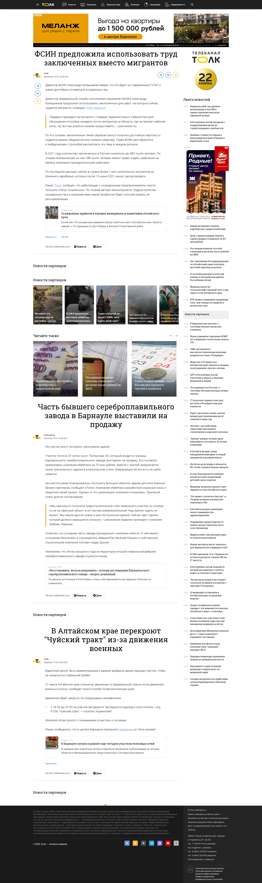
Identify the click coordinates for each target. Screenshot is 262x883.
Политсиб (48, 438)
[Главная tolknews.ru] (48, 5)
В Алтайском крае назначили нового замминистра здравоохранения (206, 512)
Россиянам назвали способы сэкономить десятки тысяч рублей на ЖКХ (103, 383)
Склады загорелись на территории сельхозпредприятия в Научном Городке (209, 681)
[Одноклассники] (175, 74)
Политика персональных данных (209, 868)
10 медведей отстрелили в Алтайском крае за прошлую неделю (206, 595)
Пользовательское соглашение (208, 871)
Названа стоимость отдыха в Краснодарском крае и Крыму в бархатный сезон (207, 137)
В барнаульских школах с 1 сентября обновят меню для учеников (205, 326)
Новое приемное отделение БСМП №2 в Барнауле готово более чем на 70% (209, 339)
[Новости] (79, 246)
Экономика (155, 4)
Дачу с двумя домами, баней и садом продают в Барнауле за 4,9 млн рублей (208, 238)
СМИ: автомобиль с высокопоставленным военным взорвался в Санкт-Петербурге (208, 352)
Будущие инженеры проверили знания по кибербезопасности (207, 658)
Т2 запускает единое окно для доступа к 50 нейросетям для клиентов (206, 403)
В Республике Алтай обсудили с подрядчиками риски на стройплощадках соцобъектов (207, 125)
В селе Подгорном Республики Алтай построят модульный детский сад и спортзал (207, 476)
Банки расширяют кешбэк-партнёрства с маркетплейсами (55, 384)
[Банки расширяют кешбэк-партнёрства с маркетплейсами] (55, 369)
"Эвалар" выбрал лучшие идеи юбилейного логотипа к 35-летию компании (208, 441)
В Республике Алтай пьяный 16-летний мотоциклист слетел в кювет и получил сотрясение (207, 569)
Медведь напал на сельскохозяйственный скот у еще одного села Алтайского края (209, 289)
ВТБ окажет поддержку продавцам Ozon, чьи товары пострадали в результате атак (209, 302)
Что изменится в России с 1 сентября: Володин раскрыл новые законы (209, 390)
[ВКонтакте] (168, 74)
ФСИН (65, 237)
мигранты (51, 237)
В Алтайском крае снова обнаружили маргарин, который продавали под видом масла (208, 454)
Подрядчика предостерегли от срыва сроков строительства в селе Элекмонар (206, 524)
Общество (48, 662)
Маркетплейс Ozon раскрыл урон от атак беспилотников (208, 536)
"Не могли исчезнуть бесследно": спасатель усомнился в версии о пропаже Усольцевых (208, 582)
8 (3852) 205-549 (199, 855)
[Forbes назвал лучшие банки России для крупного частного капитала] (154, 369)
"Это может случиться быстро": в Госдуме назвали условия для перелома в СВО (208, 499)
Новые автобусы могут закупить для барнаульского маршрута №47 (209, 546)
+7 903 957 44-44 (199, 844)
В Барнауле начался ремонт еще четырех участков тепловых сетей (107, 743)
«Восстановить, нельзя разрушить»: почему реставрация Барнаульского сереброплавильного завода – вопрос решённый (99, 572)
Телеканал (91, 4)
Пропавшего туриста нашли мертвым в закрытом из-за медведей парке (205, 669)
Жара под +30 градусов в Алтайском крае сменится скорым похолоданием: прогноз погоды (209, 365)
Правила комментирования (207, 874)
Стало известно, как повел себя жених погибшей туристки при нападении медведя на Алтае (207, 621)
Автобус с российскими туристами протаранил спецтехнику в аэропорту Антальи (209, 428)
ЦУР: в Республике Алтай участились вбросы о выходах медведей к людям (206, 377)
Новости (72, 4)
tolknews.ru (200, 810)
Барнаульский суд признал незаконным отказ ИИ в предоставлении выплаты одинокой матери (205, 111)
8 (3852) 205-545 (199, 851)
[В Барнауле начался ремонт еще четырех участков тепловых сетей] (51, 747)
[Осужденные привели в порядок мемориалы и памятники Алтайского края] (51, 218)
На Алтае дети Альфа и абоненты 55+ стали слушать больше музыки (209, 466)
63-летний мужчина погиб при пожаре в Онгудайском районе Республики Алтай (207, 277)
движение (126, 729)
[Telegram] (160, 74)
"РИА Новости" (96, 108)
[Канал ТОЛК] (97, 246)
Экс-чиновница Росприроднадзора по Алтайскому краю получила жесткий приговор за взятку (209, 264)
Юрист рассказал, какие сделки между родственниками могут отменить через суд (207, 416)
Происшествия (113, 4)
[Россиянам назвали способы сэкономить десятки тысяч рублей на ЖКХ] (104, 369)
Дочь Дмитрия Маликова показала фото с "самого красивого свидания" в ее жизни (209, 633)
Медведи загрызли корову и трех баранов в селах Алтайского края (208, 488)
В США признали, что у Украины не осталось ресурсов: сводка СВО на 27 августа (209, 557)
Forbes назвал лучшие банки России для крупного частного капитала (154, 384)
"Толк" (58, 185)
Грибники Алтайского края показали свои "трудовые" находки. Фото (205, 646)
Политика (135, 4)
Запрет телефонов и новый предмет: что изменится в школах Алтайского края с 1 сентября (209, 608)
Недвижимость (178, 4)
